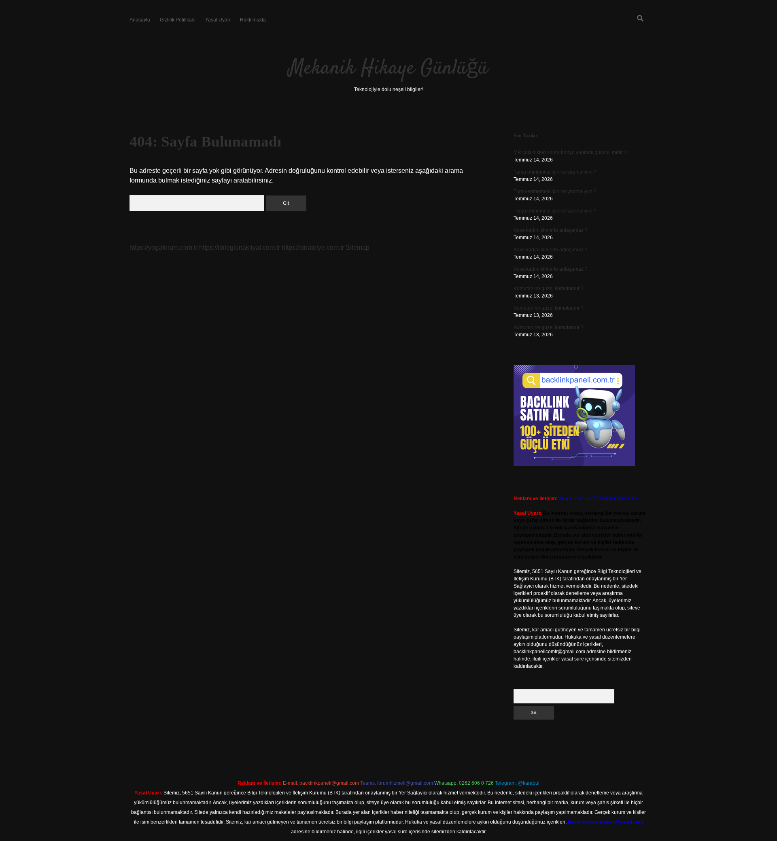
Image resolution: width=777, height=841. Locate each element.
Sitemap (357, 247)
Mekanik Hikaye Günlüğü (388, 68)
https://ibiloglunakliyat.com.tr (239, 247)
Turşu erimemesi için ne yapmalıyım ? (555, 172)
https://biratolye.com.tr (313, 247)
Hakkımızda (253, 20)
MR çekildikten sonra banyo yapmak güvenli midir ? (570, 152)
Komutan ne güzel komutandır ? (549, 288)
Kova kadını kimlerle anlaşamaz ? (551, 230)
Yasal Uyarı (217, 20)
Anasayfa (140, 20)
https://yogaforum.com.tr (163, 247)
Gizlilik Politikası (177, 20)
